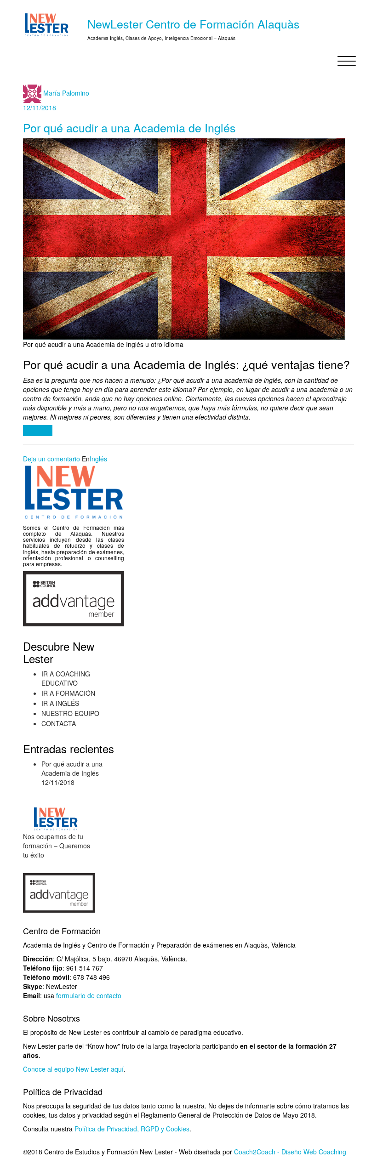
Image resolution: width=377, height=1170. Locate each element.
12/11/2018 (39, 107)
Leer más (37, 430)
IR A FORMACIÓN (68, 693)
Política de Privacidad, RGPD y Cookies (131, 1128)
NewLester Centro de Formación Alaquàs (193, 23)
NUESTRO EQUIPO (70, 713)
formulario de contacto (88, 995)
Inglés (98, 458)
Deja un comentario (51, 458)
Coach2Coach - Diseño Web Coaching (289, 1151)
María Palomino (66, 92)
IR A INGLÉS (60, 703)
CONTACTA (58, 723)
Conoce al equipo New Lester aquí (73, 1068)
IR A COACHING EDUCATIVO (65, 678)
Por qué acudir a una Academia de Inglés (129, 127)
